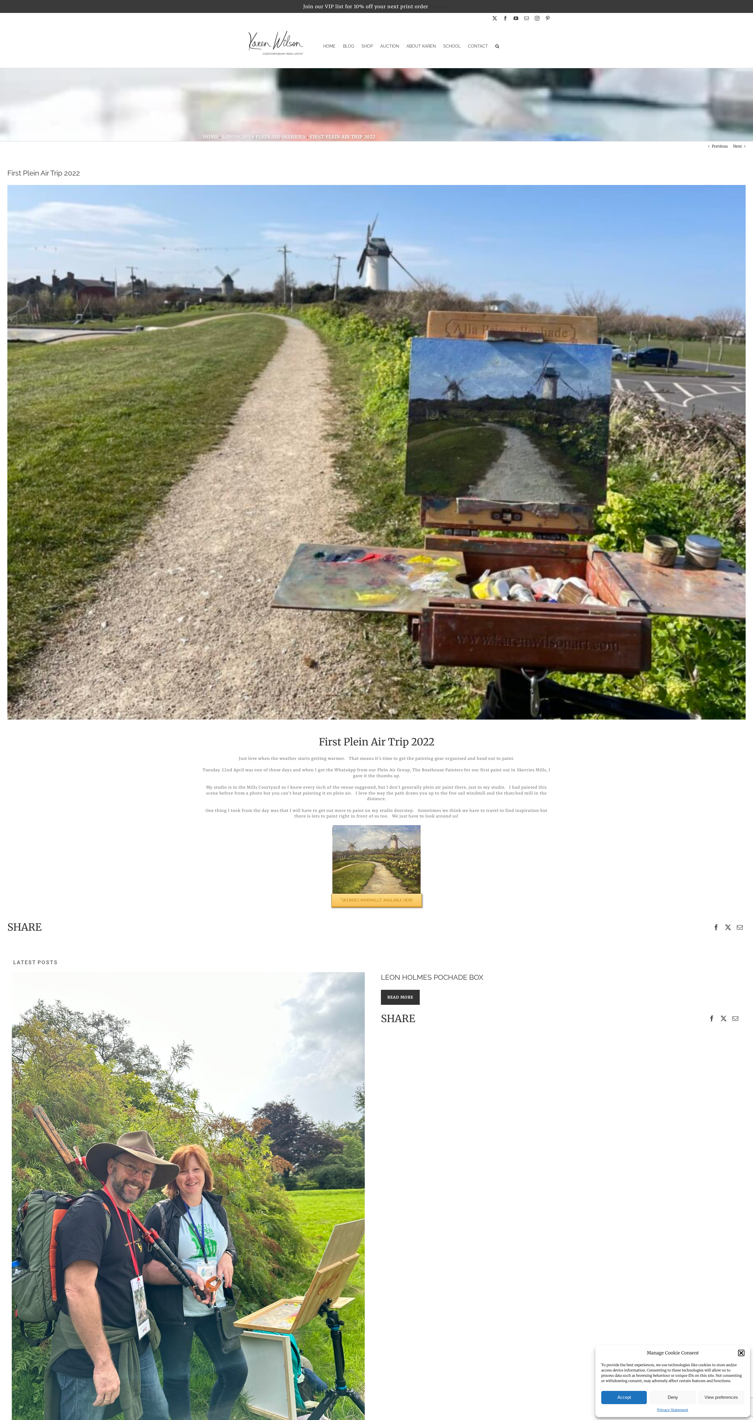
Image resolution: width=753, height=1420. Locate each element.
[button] (741, 1353)
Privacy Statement (672, 1410)
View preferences (721, 1397)
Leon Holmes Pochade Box (432, 977)
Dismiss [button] (440, 6)
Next (737, 146)
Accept (624, 1397)
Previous (720, 146)
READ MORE (400, 997)
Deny (673, 1397)
